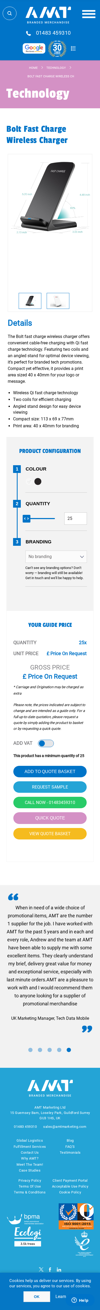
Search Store (10, 13)
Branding (38, 541)
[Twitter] (41, 1269)
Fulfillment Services (30, 1147)
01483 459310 (53, 33)
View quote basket (50, 833)
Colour (36, 469)
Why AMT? (29, 1158)
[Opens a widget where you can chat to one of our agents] (80, 1300)
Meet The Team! (30, 1164)
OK (36, 1297)
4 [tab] (59, 1050)
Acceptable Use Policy (70, 1186)
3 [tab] (49, 1050)
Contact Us (30, 1152)
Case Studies (30, 1170)
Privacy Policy (29, 1180)
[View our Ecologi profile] (27, 1237)
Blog (70, 1140)
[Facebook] (50, 1269)
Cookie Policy (70, 1192)
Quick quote (50, 818)
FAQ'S (70, 1147)
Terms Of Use (30, 1186)
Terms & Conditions (30, 1192)
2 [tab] (40, 1050)
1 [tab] (30, 1050)
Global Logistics (30, 1140)
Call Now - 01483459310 (50, 802)
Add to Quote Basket (50, 771)
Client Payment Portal (70, 1180)
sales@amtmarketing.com (64, 1127)
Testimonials (70, 1152)
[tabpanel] (50, 963)
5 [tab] (69, 1050)
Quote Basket (73, 48)
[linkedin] (59, 1269)
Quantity (38, 503)
